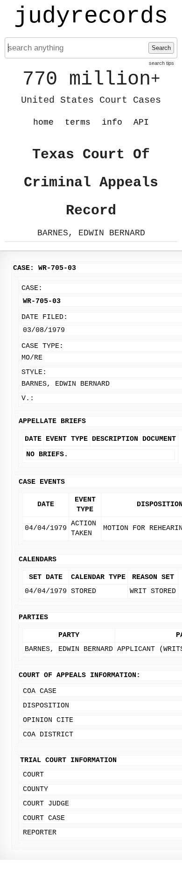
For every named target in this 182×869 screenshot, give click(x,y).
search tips (161, 63)
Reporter (39, 833)
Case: (31, 288)
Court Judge (46, 804)
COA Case (39, 691)
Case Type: (42, 346)
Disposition (46, 706)
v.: (27, 399)
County (35, 789)
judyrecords (91, 16)
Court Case (44, 818)
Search (161, 47)
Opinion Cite (48, 720)
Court (33, 775)
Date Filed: (44, 317)
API (141, 122)
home (43, 122)
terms (78, 122)
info (112, 122)
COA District (48, 735)
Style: (34, 372)
